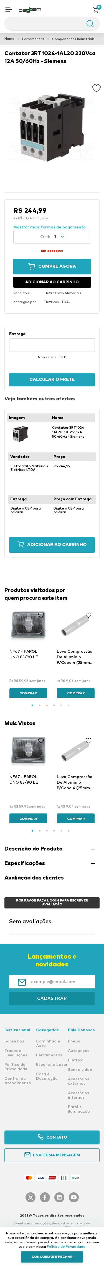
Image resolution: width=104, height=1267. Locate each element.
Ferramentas (33, 39)
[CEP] (52, 342)
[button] (8, 10)
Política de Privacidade (66, 1247)
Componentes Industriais (73, 39)
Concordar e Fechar (52, 1257)
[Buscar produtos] (87, 23)
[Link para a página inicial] (9, 39)
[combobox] (52, 24)
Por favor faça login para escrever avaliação (52, 902)
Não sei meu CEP (52, 357)
